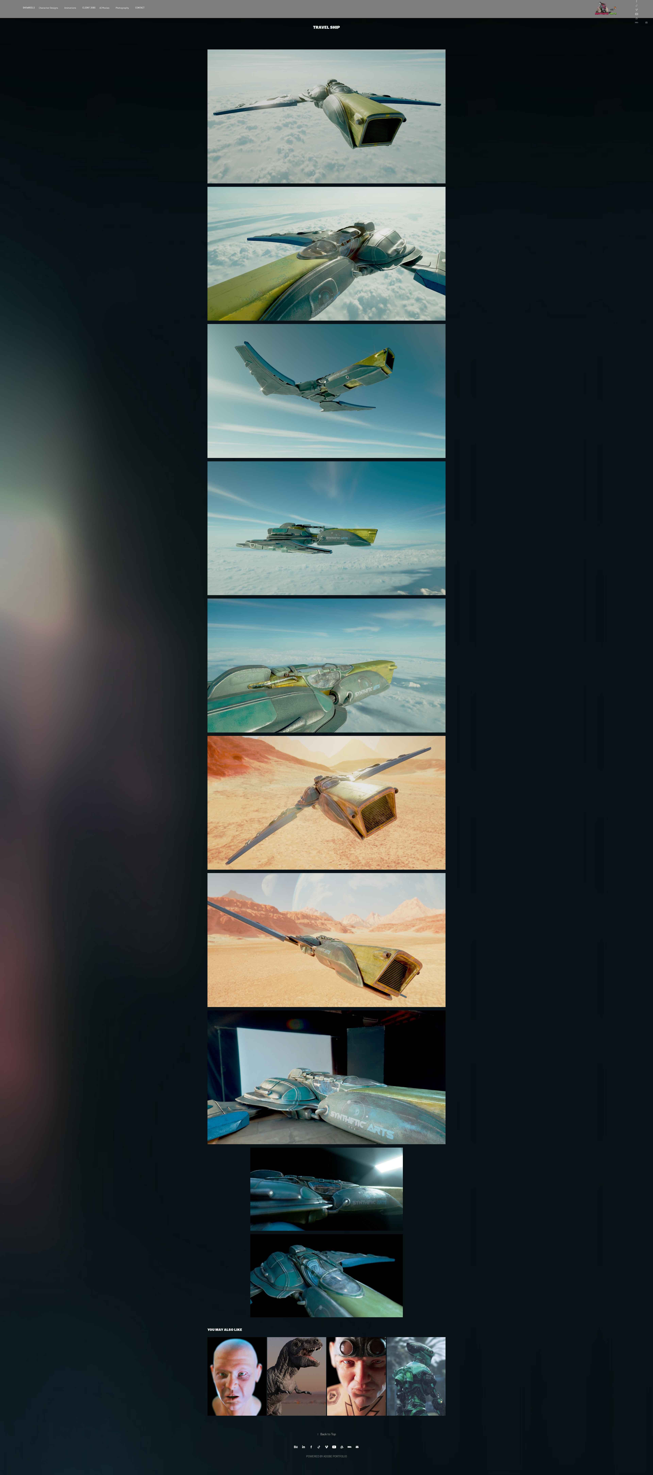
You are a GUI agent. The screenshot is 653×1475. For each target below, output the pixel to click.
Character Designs (48, 7)
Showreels (29, 7)
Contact (140, 7)
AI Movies (104, 7)
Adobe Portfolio (335, 1456)
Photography (122, 7)
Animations (70, 7)
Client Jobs (88, 7)
